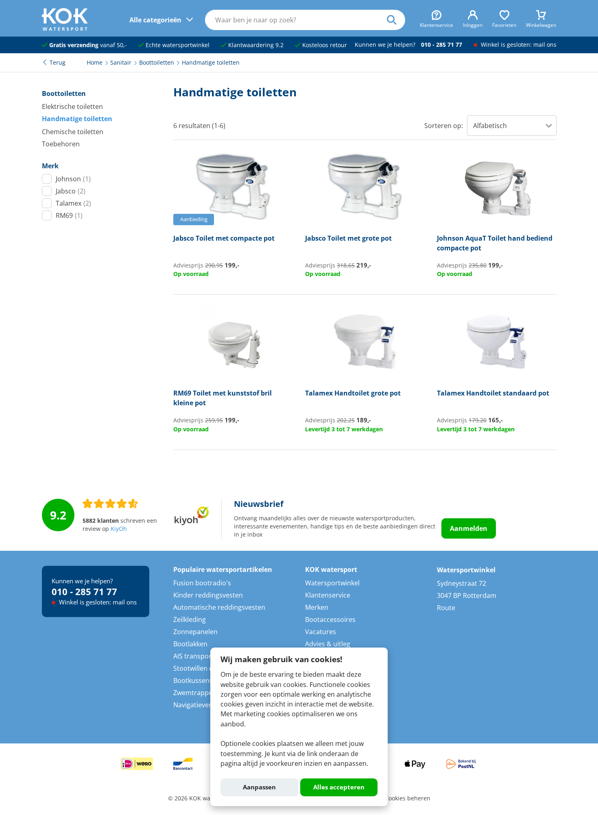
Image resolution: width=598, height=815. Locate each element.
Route (446, 607)
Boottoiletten (64, 93)
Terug (57, 62)
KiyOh (119, 528)
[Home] (65, 28)
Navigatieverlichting (203, 704)
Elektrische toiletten (72, 106)
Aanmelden (468, 528)
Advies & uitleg (327, 643)
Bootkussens (193, 680)
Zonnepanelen (195, 631)
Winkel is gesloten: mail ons (518, 44)
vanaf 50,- (88, 45)
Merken (316, 607)
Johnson (73, 178)
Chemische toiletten (72, 131)
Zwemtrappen (194, 692)
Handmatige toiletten (77, 118)
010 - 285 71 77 (441, 44)
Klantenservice (327, 595)
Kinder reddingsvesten (208, 595)
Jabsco (70, 191)
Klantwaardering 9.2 (255, 45)
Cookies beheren (407, 798)
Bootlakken (190, 643)
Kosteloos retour (324, 45)
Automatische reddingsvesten (219, 607)
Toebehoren (61, 143)
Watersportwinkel (332, 582)
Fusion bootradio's (202, 582)
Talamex (73, 203)
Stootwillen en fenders (207, 668)
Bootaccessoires (330, 619)
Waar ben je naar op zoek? (396, 20)
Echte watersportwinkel (177, 45)
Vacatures (320, 631)
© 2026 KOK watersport (200, 798)
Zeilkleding (189, 619)
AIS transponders (200, 656)
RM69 (69, 215)
